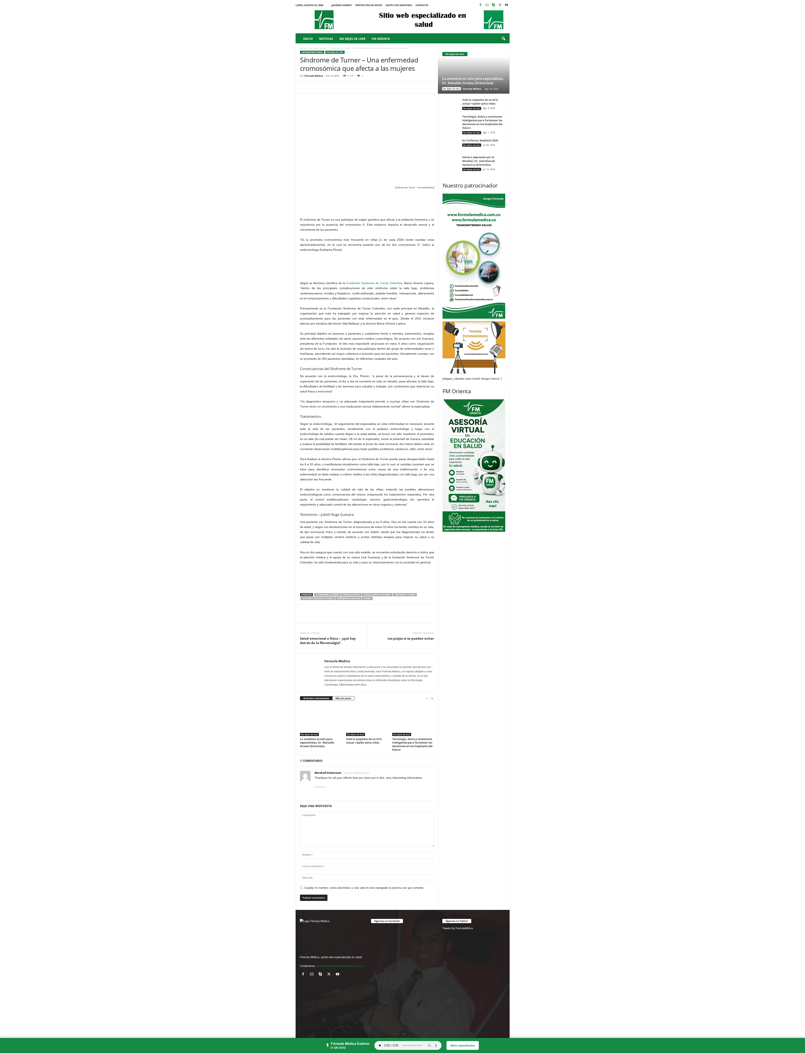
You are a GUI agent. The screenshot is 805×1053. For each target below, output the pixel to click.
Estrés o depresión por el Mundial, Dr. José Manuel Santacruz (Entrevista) (478, 161)
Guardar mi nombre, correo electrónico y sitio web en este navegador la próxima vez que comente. (364, 887)
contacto (421, 5)
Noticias (326, 39)
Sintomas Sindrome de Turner (317, 598)
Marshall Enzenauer (328, 773)
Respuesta (320, 786)
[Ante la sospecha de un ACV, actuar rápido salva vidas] (367, 720)
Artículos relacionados (316, 698)
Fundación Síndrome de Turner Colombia (374, 283)
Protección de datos (368, 5)
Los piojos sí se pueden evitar (411, 638)
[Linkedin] (343, 87)
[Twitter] (499, 5)
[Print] (362, 87)
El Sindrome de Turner (327, 594)
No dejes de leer (352, 39)
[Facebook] (480, 5)
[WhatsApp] (333, 87)
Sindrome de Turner (404, 594)
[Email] (352, 87)
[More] (381, 87)
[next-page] (432, 698)
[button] (503, 38)
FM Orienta (381, 39)
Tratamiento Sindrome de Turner (354, 598)
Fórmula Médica (313, 75)
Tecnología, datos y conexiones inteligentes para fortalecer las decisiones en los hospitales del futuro (412, 744)
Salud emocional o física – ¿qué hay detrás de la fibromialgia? (328, 640)
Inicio (308, 39)
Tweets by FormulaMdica (457, 928)
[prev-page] (427, 698)
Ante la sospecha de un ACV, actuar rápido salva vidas (364, 740)
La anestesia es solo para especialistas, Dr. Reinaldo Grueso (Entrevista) (317, 742)
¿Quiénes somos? (341, 5)
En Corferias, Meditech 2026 (480, 140)
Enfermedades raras (312, 52)
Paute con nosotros (399, 5)
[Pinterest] (323, 87)
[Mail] (486, 5)
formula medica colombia (377, 594)
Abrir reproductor (462, 1045)
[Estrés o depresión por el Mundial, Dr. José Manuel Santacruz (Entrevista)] (451, 161)
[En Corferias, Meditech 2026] (451, 147)
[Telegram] (371, 87)
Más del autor (343, 698)
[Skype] (493, 5)
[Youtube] (506, 5)
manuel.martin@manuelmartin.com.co (340, 966)
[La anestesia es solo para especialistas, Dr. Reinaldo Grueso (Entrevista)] (321, 720)
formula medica (351, 594)
